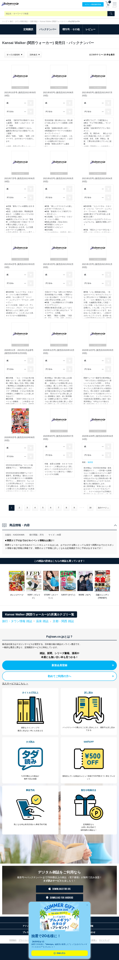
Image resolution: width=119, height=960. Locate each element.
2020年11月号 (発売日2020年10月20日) (58, 351)
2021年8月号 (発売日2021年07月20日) (97, 94)
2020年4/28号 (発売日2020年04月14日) (97, 437)
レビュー (90, 29)
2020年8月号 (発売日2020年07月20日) (58, 437)
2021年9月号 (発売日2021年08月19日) (58, 94)
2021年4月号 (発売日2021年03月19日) (19, 265)
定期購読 (28, 29)
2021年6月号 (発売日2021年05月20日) (58, 180)
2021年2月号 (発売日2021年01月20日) (97, 265)
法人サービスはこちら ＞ (15, 683)
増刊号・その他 (71, 29)
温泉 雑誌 (34, 21)
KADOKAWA (18, 535)
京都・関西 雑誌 (63, 621)
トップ (4, 21)
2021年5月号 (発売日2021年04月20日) (97, 180)
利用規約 (12, 940)
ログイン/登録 (93, 4)
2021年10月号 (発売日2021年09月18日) (20, 94)
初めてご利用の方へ (59, 676)
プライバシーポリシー (27, 940)
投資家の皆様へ (91, 940)
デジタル (10, 112)
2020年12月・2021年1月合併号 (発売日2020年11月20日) (18, 351)
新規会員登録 (59, 665)
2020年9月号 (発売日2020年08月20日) (19, 439)
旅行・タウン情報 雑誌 (19, 21)
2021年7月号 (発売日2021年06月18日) (19, 180)
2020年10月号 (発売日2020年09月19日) (97, 351)
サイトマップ (104, 940)
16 (90, 508)
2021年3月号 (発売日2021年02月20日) (58, 265)
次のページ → (103, 508)
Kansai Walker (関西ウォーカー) (52, 21)
